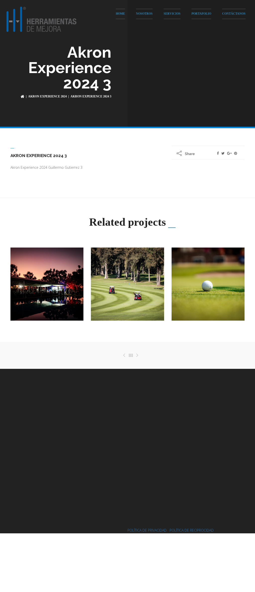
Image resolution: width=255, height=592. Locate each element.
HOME (120, 13)
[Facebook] (218, 153)
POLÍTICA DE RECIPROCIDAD (192, 530)
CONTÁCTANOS (234, 13)
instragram (162, 444)
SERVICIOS (172, 13)
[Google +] (229, 153)
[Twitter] (223, 153)
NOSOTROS (144, 13)
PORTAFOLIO (201, 13)
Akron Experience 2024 (47, 96)
